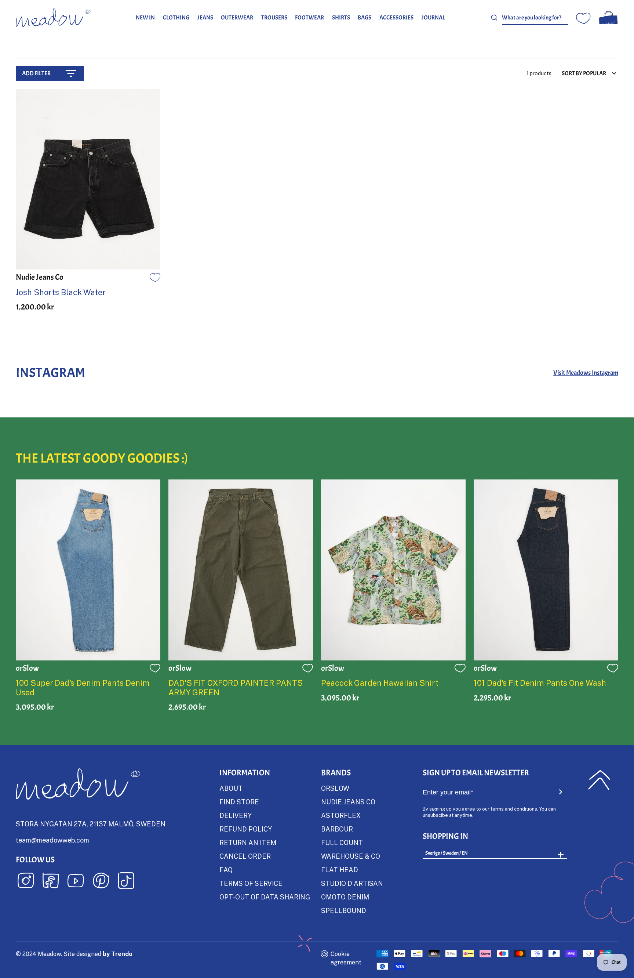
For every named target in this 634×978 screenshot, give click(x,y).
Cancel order (245, 856)
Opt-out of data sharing (264, 897)
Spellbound (343, 910)
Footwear (309, 17)
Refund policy (245, 829)
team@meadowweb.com (52, 840)
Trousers (274, 17)
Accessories (396, 17)
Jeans (205, 17)
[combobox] (535, 17)
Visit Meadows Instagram (585, 373)
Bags (364, 17)
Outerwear (237, 17)
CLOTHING (176, 17)
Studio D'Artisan (352, 883)
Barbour (337, 829)
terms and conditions (514, 809)
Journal (433, 17)
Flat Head (339, 870)
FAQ (226, 870)
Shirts (341, 17)
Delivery (235, 815)
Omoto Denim (345, 897)
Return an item (247, 842)
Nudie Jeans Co (348, 802)
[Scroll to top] (599, 780)
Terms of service (251, 883)
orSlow (335, 788)
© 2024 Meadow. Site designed (74, 953)
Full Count (342, 842)
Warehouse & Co (350, 856)
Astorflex (341, 815)
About (231, 788)
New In (145, 17)
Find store (239, 802)
